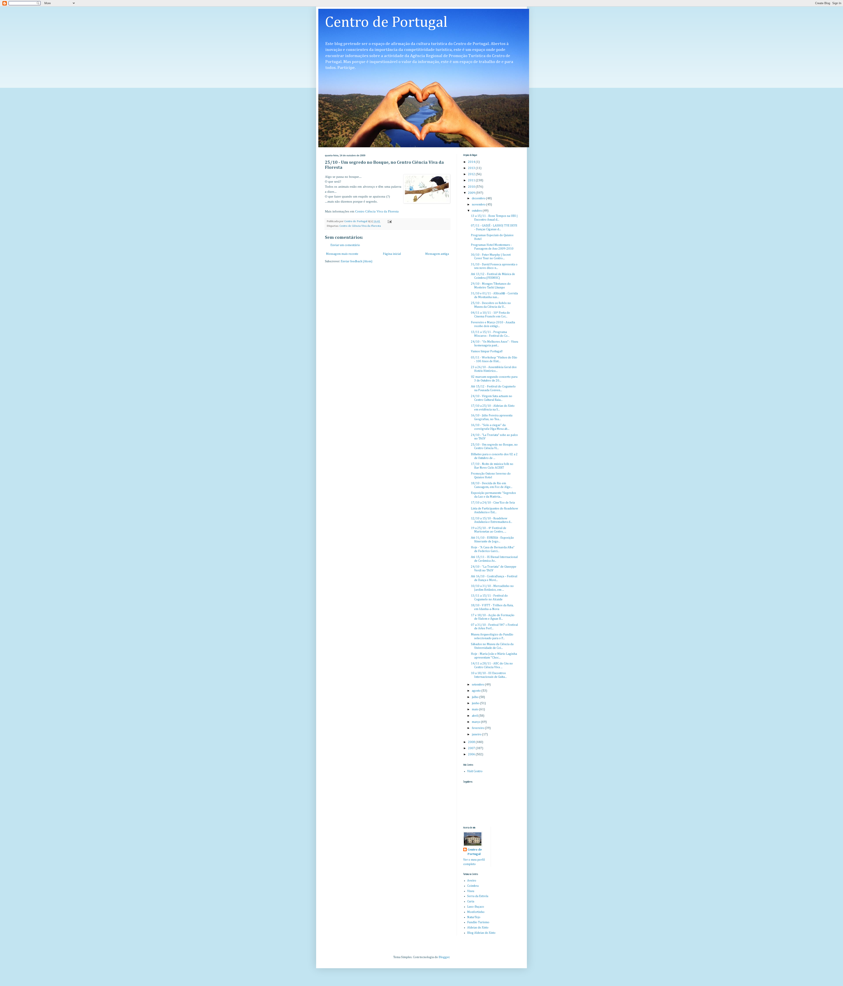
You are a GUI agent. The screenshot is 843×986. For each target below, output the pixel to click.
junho (476, 703)
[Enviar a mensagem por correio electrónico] (389, 221)
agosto (476, 690)
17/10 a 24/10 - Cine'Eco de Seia (493, 502)
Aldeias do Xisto (477, 927)
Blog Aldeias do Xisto (481, 932)
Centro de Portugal (386, 22)
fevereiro (478, 728)
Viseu (470, 891)
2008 (472, 742)
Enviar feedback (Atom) (356, 261)
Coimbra (473, 885)
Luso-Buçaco (475, 906)
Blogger (444, 957)
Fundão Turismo (478, 922)
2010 (472, 186)
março (476, 721)
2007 (472, 748)
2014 (472, 162)
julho (475, 697)
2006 (472, 754)
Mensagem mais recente (342, 253)
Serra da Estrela (477, 896)
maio (475, 709)
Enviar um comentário (345, 245)
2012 (472, 174)
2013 (472, 168)
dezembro (479, 198)
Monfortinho (476, 912)
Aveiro (471, 880)
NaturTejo (473, 917)
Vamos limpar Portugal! (487, 351)
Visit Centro (475, 771)
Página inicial (392, 253)
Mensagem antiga (437, 253)
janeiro (477, 734)
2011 (472, 180)
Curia (470, 901)
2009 (472, 192)
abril (475, 715)
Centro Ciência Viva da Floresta (377, 211)
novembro (479, 204)
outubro (477, 210)
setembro (478, 684)
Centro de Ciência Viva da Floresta (360, 226)
